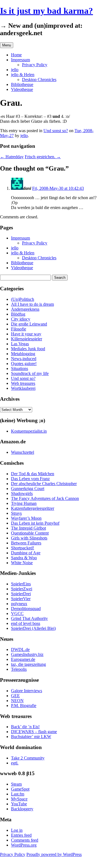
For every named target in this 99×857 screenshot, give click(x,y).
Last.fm (17, 794)
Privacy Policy (34, 64)
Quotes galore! (24, 363)
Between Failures (26, 543)
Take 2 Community (28, 758)
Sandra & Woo (24, 557)
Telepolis (19, 669)
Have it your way (26, 334)
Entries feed (21, 835)
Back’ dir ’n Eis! (25, 726)
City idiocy (20, 319)
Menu (6, 45)
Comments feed (24, 840)
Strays (16, 513)
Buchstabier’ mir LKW (31, 736)
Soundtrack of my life (30, 373)
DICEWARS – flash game (34, 731)
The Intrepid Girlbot (28, 528)
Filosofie (18, 329)
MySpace (19, 799)
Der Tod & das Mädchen (32, 473)
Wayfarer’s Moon (26, 518)
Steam (16, 784)
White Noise (22, 562)
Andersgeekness (25, 309)
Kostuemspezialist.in (29, 431)
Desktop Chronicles (39, 79)
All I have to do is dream (32, 304)
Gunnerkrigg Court (27, 488)
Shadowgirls (22, 493)
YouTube (19, 804)
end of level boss (25, 623)
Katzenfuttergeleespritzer (32, 508)
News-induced (23, 358)
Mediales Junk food (28, 348)
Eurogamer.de (23, 659)
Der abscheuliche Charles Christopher (44, 483)
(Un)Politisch (22, 299)
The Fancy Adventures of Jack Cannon (45, 498)
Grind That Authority (29, 618)
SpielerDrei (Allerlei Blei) (33, 628)
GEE (15, 695)
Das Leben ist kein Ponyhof (35, 523)
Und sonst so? (55, 130)
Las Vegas (20, 343)
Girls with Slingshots (29, 538)
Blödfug (18, 314)
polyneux (19, 603)
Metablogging (23, 353)
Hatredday (12, 156)
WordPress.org (24, 845)
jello (14, 69)
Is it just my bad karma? (46, 11)
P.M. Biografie (23, 705)
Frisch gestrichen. (43, 156)
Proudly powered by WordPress (54, 854)
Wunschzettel (22, 452)
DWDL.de (20, 649)
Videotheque (22, 89)
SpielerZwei (21, 588)
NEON (17, 700)
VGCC (17, 613)
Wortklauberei (23, 388)
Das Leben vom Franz (30, 478)
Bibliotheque (22, 84)
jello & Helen (22, 74)
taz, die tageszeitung (28, 664)
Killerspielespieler (26, 338)
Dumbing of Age (25, 552)
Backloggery (22, 808)
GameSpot (20, 789)
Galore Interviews (26, 690)
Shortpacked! (22, 548)
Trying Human (24, 503)
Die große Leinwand (29, 324)
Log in (17, 830)
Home (16, 54)
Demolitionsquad (26, 608)
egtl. (14, 763)
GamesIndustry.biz (27, 654)
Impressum (20, 59)
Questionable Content (30, 533)
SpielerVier (21, 598)
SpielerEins (21, 583)
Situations (19, 368)
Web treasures (23, 383)
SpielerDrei (21, 593)
